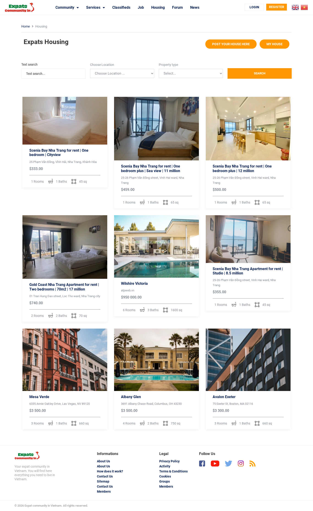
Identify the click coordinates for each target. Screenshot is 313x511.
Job (141, 7)
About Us (103, 461)
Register (276, 7)
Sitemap (103, 481)
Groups (164, 481)
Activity (164, 466)
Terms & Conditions (173, 471)
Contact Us (105, 476)
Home (25, 26)
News (194, 7)
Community (64, 7)
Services (93, 7)
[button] (231, 44)
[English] (295, 7)
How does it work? (110, 471)
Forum (177, 7)
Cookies (165, 476)
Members (104, 491)
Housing (158, 7)
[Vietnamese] (304, 7)
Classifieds (121, 7)
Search (259, 73)
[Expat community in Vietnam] (27, 455)
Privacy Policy (169, 461)
